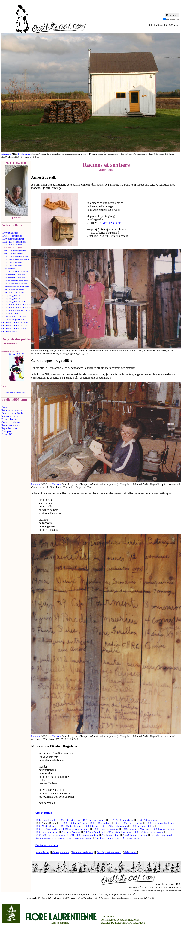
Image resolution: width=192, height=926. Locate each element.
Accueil (5, 407)
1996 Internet (8, 268)
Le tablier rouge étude (13, 319)
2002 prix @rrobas (11, 298)
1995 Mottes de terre (12, 262)
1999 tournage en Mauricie (15, 286)
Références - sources (12, 410)
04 (23, 353)
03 (18, 353)
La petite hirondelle (16, 391)
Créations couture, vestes (14, 325)
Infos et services (10, 416)
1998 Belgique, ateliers (13, 274)
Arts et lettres (43, 812)
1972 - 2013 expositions (14, 241)
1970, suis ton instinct (13, 238)
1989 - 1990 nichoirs (12, 253)
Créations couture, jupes (14, 328)
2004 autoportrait (10, 313)
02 (14, 353)
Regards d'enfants (10, 428)
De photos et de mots (82, 852)
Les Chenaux (24, 153)
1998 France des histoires (14, 283)
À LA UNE (7, 434)
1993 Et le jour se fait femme (16, 259)
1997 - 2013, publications (15, 271)
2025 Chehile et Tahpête (14, 316)
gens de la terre (112, 222)
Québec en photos (11, 422)
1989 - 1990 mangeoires (14, 250)
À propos (6, 431)
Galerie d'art (130, 852)
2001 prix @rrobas (11, 295)
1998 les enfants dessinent (15, 280)
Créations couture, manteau (15, 322)
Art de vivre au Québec (13, 413)
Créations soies (9, 331)
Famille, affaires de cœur (109, 852)
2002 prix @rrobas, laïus (14, 301)
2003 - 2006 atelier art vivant (16, 304)
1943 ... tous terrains (12, 235)
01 (10, 353)
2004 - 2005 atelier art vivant (16, 307)
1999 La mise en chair (13, 289)
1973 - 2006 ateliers (12, 244)
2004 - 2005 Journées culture (16, 310)
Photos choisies (9, 419)
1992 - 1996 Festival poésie (16, 256)
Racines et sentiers (11, 425)
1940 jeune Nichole (12, 232)
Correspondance (60, 852)
